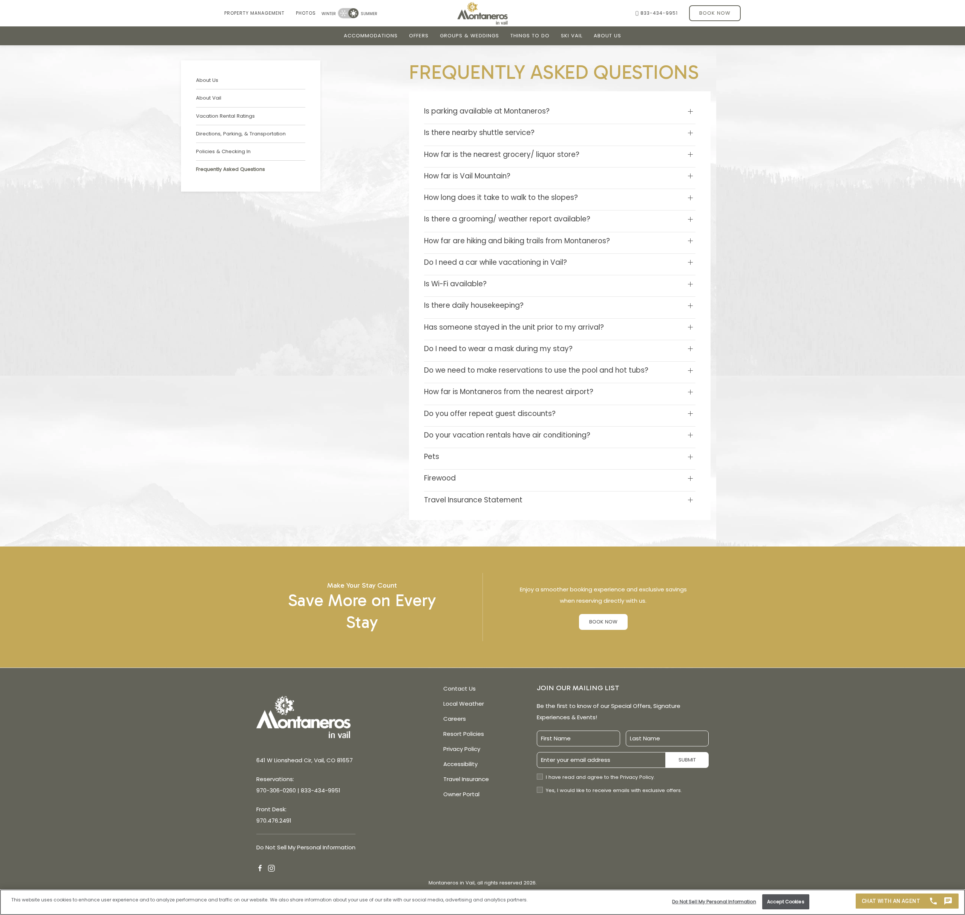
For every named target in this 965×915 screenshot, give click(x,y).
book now (603, 621)
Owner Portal (461, 794)
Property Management (254, 13)
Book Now (715, 13)
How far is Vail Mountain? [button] (467, 176)
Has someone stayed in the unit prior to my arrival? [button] (514, 327)
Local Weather (463, 704)
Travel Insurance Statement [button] (473, 500)
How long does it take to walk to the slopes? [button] (501, 198)
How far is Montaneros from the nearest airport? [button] (508, 392)
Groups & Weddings (469, 35)
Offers (419, 35)
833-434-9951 (659, 13)
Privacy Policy (461, 749)
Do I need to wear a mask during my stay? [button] (498, 349)
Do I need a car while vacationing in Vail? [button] (495, 262)
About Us (607, 35)
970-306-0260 (276, 790)
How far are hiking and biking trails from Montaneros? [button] (517, 241)
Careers (454, 719)
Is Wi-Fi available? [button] (455, 284)
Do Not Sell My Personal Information (714, 901)
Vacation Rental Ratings (225, 116)
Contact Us (459, 688)
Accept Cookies (785, 901)
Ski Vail (571, 35)
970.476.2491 (273, 820)
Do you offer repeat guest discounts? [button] (490, 414)
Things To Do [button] (530, 35)
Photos (306, 13)
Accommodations (371, 35)
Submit (687, 759)
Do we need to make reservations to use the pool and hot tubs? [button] (536, 370)
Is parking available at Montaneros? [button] (487, 111)
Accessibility (460, 764)
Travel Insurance (466, 779)
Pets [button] (431, 457)
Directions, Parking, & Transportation (241, 133)
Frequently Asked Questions (230, 169)
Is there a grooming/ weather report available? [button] (507, 219)
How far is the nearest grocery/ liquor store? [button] (501, 155)
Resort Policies (463, 734)
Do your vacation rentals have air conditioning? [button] (507, 435)
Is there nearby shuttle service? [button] (479, 133)
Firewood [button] (440, 478)
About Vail (208, 97)
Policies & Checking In (223, 151)
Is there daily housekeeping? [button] (474, 305)
